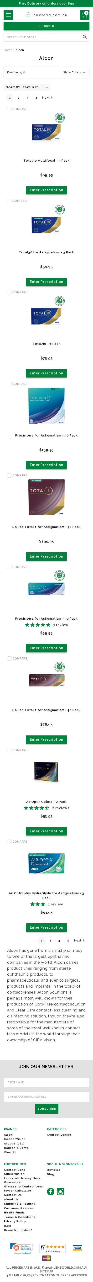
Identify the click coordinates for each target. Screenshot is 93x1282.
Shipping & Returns (19, 1203)
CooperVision (15, 1139)
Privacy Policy (15, 1221)
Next (46, 97)
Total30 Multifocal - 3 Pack (46, 160)
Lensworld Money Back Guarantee (22, 1180)
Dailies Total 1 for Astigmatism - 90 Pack (46, 527)
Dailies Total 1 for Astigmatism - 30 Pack (46, 710)
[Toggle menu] (8, 15)
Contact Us (13, 1195)
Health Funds (14, 1212)
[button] (46, 72)
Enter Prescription (46, 190)
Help (7, 1226)
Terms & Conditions (19, 1217)
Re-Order (47, 26)
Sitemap (46, 1271)
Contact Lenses (59, 1134)
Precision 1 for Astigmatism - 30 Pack (46, 618)
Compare (19, 109)
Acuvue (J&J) (14, 1143)
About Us (11, 1199)
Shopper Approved (71, 1275)
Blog (50, 1174)
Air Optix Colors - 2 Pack (46, 801)
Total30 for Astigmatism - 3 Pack (46, 252)
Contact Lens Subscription (14, 1172)
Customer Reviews (19, 1208)
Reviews (53, 1169)
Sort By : (14, 87)
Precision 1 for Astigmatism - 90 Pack (46, 435)
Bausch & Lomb (16, 1147)
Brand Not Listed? (18, 1230)
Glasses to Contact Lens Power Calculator (23, 1188)
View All (10, 1152)
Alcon (8, 1134)
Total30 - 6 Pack (46, 344)
